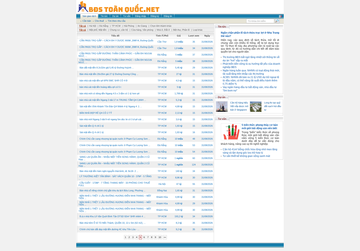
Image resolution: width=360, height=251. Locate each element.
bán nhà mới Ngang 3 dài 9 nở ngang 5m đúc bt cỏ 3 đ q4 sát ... (112, 119)
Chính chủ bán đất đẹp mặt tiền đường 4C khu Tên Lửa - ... (109, 229)
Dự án (221, 97)
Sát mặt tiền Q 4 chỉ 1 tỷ (92, 126)
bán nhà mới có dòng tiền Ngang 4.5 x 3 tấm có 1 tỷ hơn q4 (109, 93)
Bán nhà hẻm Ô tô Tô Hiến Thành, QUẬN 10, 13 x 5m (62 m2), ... (113, 223)
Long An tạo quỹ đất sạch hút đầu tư (272, 106)
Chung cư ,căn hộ (119, 30)
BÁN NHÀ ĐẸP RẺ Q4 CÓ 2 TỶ (96, 113)
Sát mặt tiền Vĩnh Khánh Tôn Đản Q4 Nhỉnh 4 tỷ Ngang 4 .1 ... (111, 106)
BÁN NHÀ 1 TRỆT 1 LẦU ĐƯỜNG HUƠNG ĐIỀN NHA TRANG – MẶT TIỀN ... (115, 196)
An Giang (142, 26)
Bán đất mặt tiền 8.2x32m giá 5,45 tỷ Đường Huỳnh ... (107, 67)
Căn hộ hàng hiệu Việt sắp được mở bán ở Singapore (239, 106)
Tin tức (222, 26)
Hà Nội (92, 26)
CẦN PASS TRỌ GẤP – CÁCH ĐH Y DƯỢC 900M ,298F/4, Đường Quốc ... (116, 41)
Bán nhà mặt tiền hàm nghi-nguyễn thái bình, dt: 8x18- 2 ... (109, 171)
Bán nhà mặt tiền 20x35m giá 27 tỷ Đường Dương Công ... (109, 74)
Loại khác (198, 30)
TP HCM (116, 26)
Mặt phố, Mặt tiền (97, 30)
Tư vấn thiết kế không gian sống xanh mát (246, 156)
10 (160, 237)
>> (165, 237)
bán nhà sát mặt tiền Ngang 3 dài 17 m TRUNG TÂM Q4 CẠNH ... (113, 100)
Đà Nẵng (103, 26)
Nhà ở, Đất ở (163, 30)
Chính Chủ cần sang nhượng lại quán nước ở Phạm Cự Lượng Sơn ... (115, 138)
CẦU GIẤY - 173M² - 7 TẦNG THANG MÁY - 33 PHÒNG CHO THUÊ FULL (114, 184)
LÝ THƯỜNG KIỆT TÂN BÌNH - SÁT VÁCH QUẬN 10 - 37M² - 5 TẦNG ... (115, 177)
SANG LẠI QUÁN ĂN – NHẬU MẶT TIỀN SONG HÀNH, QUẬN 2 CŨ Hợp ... (114, 158)
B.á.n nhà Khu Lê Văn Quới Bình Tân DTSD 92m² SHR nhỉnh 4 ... (112, 216)
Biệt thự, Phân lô (181, 30)
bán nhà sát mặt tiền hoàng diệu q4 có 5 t (100, 87)
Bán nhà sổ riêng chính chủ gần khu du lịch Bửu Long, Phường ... (112, 190)
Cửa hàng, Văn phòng (142, 30)
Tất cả (82, 26)
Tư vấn (222, 118)
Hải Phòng (129, 26)
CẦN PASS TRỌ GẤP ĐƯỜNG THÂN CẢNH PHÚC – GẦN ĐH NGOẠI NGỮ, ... (115, 54)
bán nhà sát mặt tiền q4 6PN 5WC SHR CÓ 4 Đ (104, 80)
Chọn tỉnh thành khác (161, 26)
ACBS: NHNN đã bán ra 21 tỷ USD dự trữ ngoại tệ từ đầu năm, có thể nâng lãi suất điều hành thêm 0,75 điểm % (251, 80)
